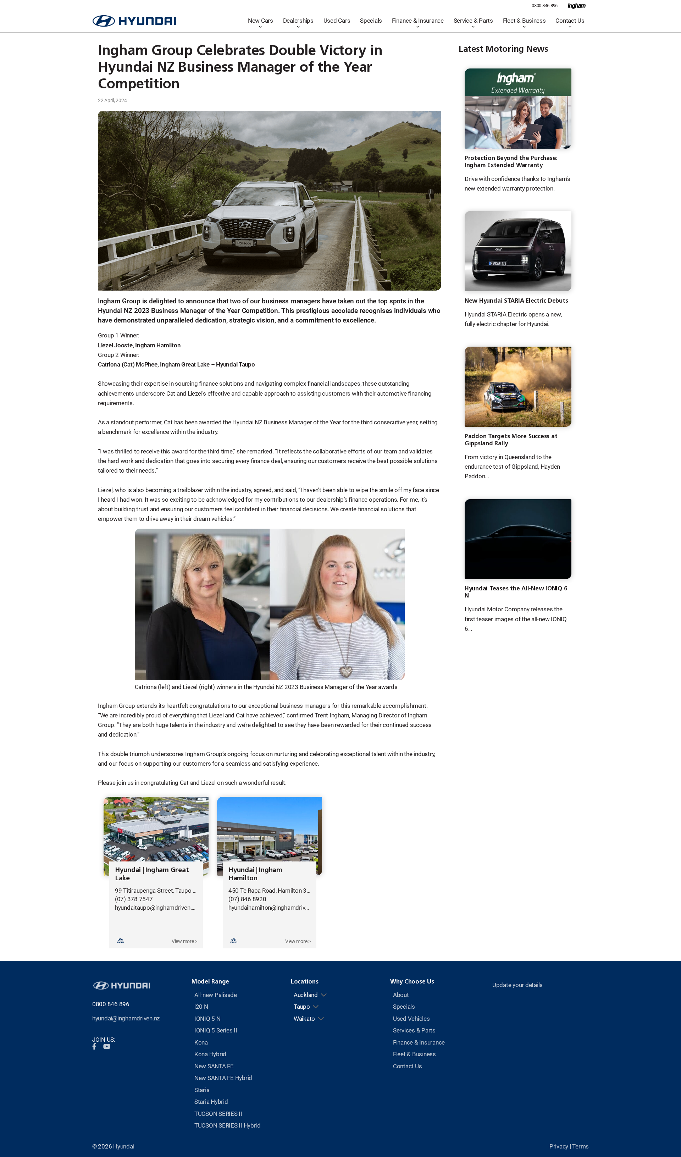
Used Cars (336, 20)
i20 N (201, 1006)
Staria (201, 1089)
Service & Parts (473, 20)
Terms (580, 1146)
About (401, 994)
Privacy (558, 1146)
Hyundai (123, 1146)
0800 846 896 (545, 5)
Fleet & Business (524, 20)
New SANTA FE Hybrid (223, 1077)
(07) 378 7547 (134, 899)
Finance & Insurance (418, 20)
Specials (371, 20)
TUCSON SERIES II (218, 1113)
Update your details (517, 984)
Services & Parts (414, 1030)
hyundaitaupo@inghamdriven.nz (156, 907)
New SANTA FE (214, 1066)
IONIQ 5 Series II (215, 1030)
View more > (184, 941)
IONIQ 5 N (207, 1018)
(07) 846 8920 (247, 899)
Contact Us (569, 20)
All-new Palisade (215, 994)
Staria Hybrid (211, 1101)
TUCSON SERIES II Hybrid (227, 1125)
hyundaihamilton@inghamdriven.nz (273, 907)
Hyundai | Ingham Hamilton (255, 874)
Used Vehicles (411, 1018)
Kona (201, 1042)
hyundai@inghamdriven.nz (126, 1018)
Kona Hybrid (210, 1054)
